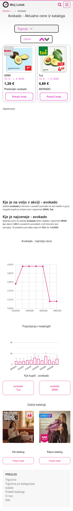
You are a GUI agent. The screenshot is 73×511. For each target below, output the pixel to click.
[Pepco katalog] (54, 427)
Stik (7, 500)
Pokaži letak (18, 460)
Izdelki (9, 488)
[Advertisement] (36, 147)
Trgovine (10, 480)
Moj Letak (17, 4)
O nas (9, 496)
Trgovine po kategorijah (20, 484)
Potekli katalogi (15, 492)
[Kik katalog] (18, 427)
